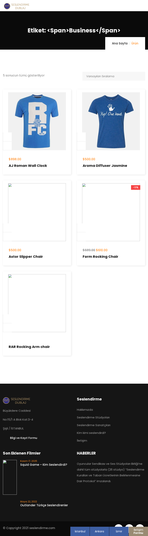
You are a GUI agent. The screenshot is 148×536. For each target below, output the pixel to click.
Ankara (99, 531)
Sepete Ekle (7, 136)
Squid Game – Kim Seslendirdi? (43, 465)
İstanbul (80, 531)
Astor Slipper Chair (26, 256)
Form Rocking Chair (100, 256)
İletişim (138, 531)
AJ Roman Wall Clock (28, 165)
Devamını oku (7, 318)
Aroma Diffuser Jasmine (105, 165)
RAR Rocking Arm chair (29, 346)
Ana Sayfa (120, 43)
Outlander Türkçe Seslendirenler (44, 505)
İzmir (119, 531)
